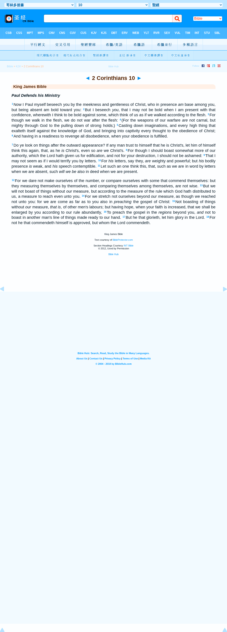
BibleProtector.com (123, 239)
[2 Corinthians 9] (5, 299)
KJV (18, 66)
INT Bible (128, 245)
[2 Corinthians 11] (221, 299)
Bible (10, 66)
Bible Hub (113, 254)
